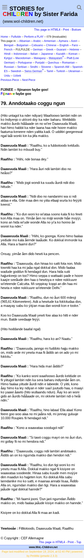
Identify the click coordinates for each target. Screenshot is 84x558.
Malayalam (55, 58)
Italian (34, 53)
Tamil (50, 71)
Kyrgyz (8, 58)
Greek (49, 49)
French (8, 49)
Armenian (50, 41)
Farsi (75, 45)
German (38, 49)
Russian (9, 66)
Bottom (76, 29)
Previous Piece (10, 80)
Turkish (60, 71)
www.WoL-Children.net (43, 547)
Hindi (7, 53)
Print (66, 29)
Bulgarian (22, 45)
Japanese (47, 53)
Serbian (22, 66)
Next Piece (28, 80)
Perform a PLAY (33, 36)
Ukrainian (74, 71)
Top (78, 542)
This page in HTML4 (47, 29)
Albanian (24, 41)
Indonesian (20, 53)
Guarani (61, 49)
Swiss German (33, 71)
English (64, 45)
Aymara (63, 41)
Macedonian (23, 58)
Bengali (8, 45)
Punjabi (40, 62)
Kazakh (60, 53)
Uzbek (17, 75)
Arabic (37, 41)
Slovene (46, 66)
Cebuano (37, 45)
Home (4, 36)
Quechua (53, 62)
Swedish (16, 71)
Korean (73, 53)
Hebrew (74, 49)
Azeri (74, 41)
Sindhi (34, 66)
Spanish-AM (61, 66)
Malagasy (40, 58)
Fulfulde (16, 36)
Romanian (68, 62)
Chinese (51, 45)
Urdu (7, 75)
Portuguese (25, 62)
